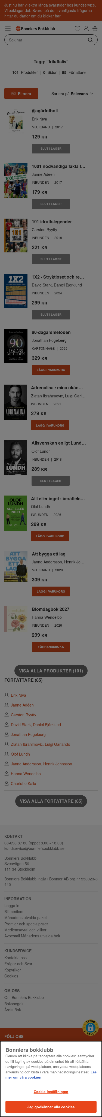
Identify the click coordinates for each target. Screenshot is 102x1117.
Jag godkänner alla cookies (51, 1106)
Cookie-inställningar (51, 1091)
